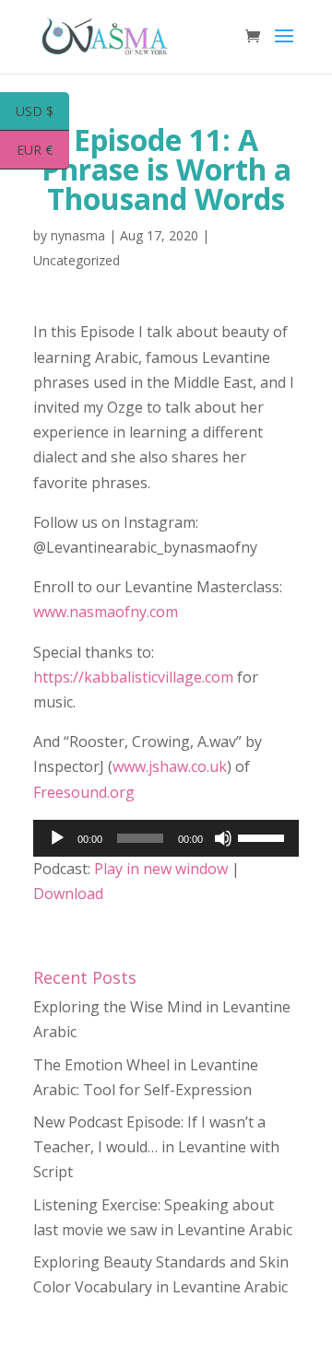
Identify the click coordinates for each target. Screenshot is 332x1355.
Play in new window (161, 869)
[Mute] (223, 838)
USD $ (42, 112)
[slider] (264, 836)
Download (68, 893)
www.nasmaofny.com (105, 612)
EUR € (43, 151)
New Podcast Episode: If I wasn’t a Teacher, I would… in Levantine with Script (156, 1147)
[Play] (57, 838)
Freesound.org (84, 792)
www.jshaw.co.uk (170, 766)
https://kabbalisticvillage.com (133, 677)
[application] (166, 838)
